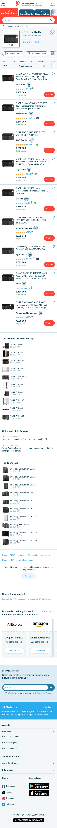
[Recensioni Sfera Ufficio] (21, 118)
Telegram (10, 804)
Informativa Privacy (43, 693)
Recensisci (21, 288)
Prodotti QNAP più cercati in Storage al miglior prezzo (26, 555)
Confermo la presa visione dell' (30, 693)
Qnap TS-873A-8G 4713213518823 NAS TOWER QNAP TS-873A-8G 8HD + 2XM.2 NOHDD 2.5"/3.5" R (31, 276)
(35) (28, 288)
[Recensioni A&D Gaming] (21, 145)
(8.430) (29, 259)
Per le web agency (10, 742)
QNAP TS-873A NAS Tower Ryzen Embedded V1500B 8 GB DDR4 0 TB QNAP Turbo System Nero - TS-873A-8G (32, 162)
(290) (28, 232)
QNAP (17, 26)
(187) (28, 174)
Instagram (10, 798)
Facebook (10, 786)
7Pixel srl (19, 815)
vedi (48, 94)
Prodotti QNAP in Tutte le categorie (17, 560)
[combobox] (8, 20)
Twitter (9, 792)
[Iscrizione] (52, 687)
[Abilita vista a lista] (54, 62)
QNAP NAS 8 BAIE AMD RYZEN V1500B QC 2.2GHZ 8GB (30, 133)
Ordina (23, 62)
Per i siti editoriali (9, 748)
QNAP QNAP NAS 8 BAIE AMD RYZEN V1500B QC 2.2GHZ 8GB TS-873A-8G (31, 220)
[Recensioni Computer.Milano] (21, 232)
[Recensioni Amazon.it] (21, 89)
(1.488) (29, 144)
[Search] (52, 20)
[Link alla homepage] (3, 26)
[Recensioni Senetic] (21, 203)
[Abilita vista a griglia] (54, 66)
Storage (10, 26)
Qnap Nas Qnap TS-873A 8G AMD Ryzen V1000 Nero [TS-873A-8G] (31, 247)
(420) (28, 89)
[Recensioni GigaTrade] (21, 174)
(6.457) (29, 118)
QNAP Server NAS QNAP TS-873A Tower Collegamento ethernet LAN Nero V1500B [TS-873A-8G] (31, 106)
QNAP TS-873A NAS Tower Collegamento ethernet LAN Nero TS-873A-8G (32, 191)
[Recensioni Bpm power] (21, 259)
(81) (28, 203)
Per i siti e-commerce (11, 736)
